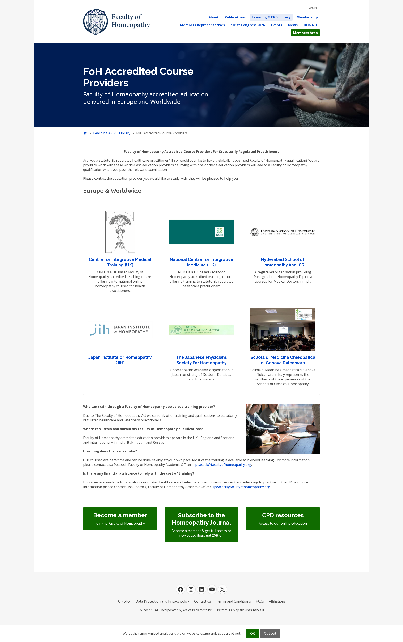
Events (276, 25)
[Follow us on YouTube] (212, 589)
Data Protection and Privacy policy (162, 601)
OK (252, 633)
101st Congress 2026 (248, 25)
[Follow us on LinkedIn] (201, 589)
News (293, 25)
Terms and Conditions (233, 601)
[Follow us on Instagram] (191, 589)
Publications (235, 17)
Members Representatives (202, 25)
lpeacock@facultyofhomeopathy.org (222, 464)
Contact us (202, 601)
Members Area (305, 32)
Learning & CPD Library (271, 17)
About (213, 17)
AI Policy (124, 601)
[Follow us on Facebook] (180, 589)
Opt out (270, 633)
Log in (312, 7)
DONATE (311, 25)
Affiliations (277, 601)
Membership (307, 17)
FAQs (260, 601)
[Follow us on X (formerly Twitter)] (222, 589)
